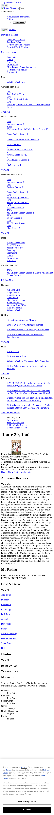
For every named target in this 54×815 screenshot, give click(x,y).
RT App (5, 280)
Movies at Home (8, 52)
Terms (8, 770)
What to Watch (16, 82)
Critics (10, 19)
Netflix (10, 59)
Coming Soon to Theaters (18, 45)
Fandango (11, 57)
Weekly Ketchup (14, 307)
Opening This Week (16, 39)
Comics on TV (13, 295)
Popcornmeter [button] (30, 462)
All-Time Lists (13, 290)
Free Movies (12, 420)
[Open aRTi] (4, 5)
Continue (27, 810)
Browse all (12, 72)
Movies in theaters (9, 35)
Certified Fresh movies (17, 70)
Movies (12, 29)
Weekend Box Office (16, 305)
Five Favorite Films (16, 300)
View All (5, 170)
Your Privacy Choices (27, 801)
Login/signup (19, 22)
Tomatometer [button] (7, 462)
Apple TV (11, 62)
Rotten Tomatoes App (17, 427)
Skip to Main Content (11, 2)
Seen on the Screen (15, 422)
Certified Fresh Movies (17, 47)
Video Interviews (14, 302)
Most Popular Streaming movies (21, 67)
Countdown (12, 297)
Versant (24, 767)
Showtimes (15, 412)
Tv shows (5, 112)
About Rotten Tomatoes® (18, 16)
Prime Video (12, 64)
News (11, 280)
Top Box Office (14, 42)
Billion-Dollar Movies (17, 425)
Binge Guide (13, 292)
